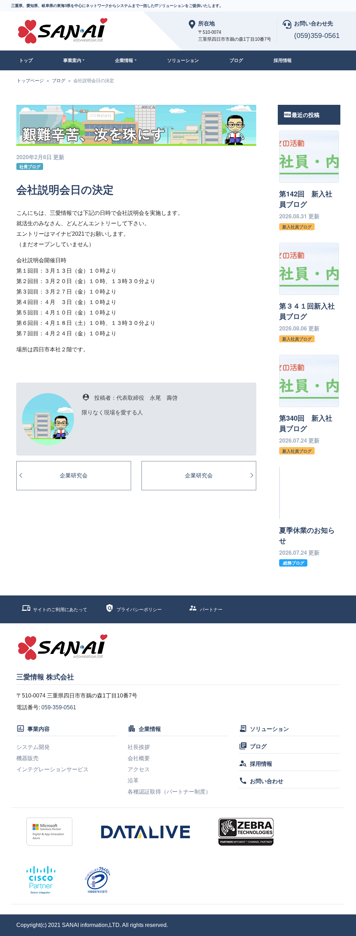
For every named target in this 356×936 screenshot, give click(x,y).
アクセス (139, 769)
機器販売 (27, 758)
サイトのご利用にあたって (60, 609)
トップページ (30, 80)
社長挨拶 (139, 747)
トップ (26, 60)
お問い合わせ (266, 781)
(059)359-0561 (317, 35)
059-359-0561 (58, 707)
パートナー (211, 609)
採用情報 (283, 60)
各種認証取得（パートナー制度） (169, 792)
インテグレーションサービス (52, 769)
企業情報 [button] (124, 60)
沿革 (133, 780)
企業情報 (150, 729)
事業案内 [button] (72, 60)
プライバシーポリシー (139, 609)
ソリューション (183, 60)
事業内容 (38, 729)
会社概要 (139, 758)
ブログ (236, 60)
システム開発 (33, 747)
